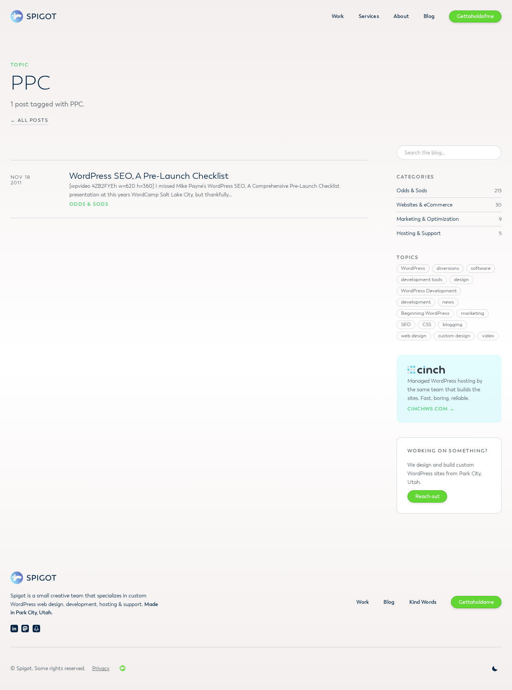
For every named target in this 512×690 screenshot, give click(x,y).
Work (338, 16)
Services (369, 16)
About (401, 16)
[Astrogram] (36, 628)
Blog (429, 16)
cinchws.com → (431, 409)
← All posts (29, 120)
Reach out (427, 496)
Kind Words (423, 602)
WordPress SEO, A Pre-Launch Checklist (149, 176)
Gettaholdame (476, 602)
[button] (495, 668)
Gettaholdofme (475, 16)
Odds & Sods (89, 204)
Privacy (100, 668)
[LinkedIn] (14, 628)
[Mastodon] (25, 628)
